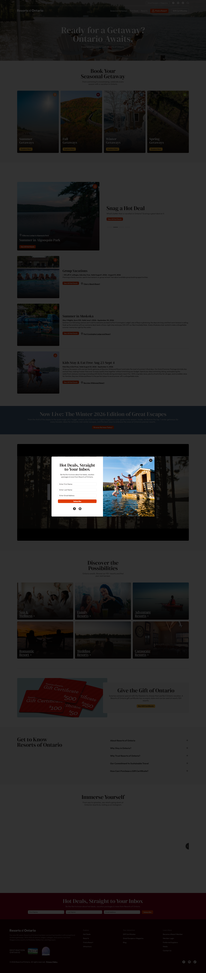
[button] (150, 460)
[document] (103, 486)
